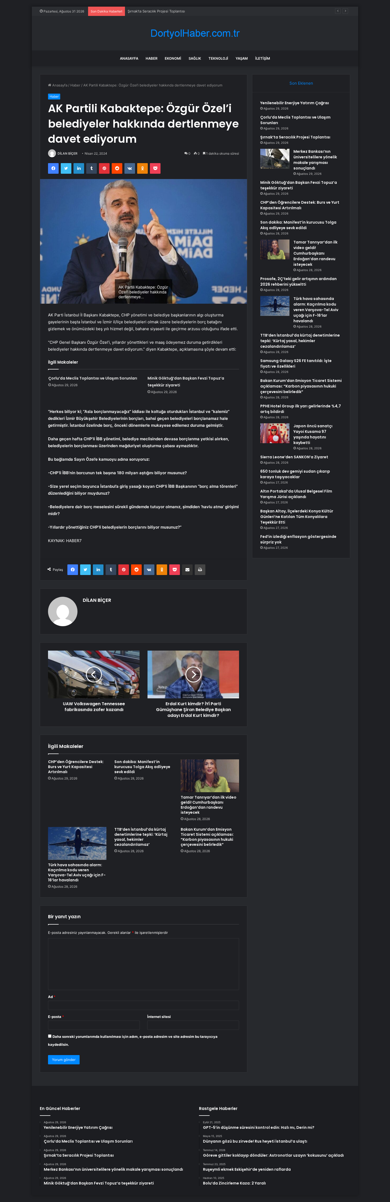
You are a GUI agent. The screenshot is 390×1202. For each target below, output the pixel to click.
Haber (151, 58)
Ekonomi (173, 58)
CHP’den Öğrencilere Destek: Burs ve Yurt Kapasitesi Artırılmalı (76, 766)
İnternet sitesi (159, 1016)
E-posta (56, 1016)
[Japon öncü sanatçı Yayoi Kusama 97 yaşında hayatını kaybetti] (274, 433)
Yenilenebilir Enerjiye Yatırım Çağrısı (294, 103)
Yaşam (242, 58)
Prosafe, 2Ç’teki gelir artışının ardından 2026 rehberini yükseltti (298, 281)
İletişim (262, 58)
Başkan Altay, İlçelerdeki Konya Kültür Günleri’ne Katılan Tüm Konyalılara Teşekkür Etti (296, 516)
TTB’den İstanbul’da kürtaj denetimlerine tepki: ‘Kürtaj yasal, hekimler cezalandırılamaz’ (140, 837)
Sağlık (195, 58)
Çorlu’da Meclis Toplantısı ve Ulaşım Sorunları (92, 378)
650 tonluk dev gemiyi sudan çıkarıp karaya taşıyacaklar (295, 474)
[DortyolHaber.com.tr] (195, 33)
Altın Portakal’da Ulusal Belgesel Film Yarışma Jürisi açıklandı (296, 494)
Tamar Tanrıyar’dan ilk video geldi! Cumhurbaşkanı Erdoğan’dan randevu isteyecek (208, 805)
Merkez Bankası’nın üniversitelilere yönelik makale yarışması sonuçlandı (315, 160)
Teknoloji (218, 58)
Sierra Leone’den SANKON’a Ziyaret (294, 457)
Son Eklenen (301, 83)
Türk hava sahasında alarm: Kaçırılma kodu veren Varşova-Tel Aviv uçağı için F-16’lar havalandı (77, 872)
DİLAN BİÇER (67, 153)
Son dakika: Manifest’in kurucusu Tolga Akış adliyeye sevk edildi (142, 766)
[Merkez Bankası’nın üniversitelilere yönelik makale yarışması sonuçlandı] (274, 159)
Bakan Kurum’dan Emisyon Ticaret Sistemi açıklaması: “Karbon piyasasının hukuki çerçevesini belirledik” (207, 837)
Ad (51, 997)
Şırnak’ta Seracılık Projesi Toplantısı (156, 11)
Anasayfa (129, 58)
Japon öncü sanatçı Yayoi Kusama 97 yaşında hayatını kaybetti (312, 434)
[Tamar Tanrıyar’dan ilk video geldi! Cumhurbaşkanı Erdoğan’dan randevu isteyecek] (210, 775)
